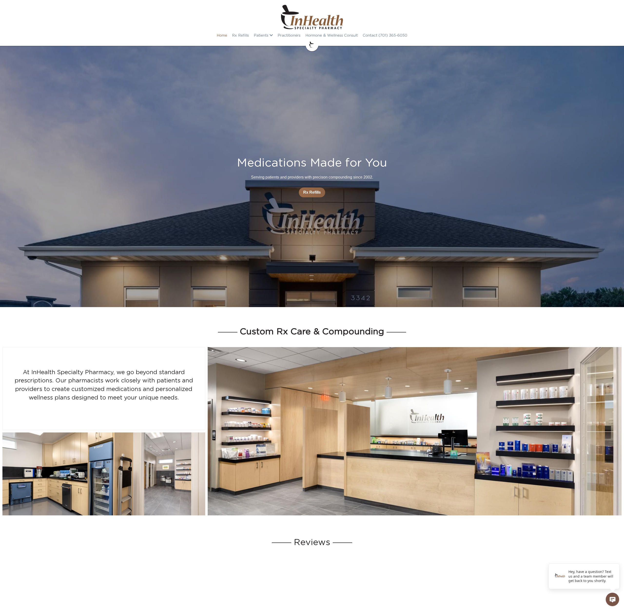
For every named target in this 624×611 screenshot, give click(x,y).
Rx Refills (312, 192)
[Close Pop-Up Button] (617, 558)
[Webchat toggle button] (612, 599)
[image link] (312, 17)
